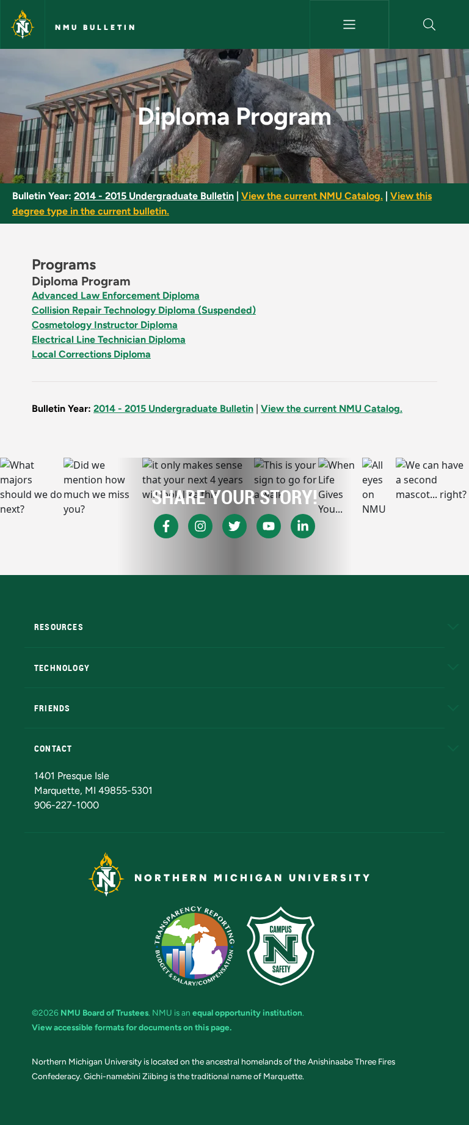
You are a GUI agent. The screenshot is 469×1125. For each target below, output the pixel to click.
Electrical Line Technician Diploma (109, 339)
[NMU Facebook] (166, 526)
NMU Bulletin (96, 27)
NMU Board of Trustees (104, 1012)
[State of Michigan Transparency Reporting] (194, 946)
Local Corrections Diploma (91, 354)
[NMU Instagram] (200, 526)
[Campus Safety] (280, 946)
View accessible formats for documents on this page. (131, 1027)
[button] (429, 24)
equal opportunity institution (247, 1012)
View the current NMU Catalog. (312, 196)
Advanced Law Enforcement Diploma (116, 295)
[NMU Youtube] (268, 526)
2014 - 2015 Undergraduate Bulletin (154, 196)
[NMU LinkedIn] (303, 526)
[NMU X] (234, 526)
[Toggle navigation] (350, 24)
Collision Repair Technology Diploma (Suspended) (144, 310)
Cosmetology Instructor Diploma (105, 325)
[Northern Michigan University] (22, 24)
